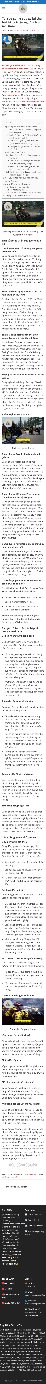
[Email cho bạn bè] (25, 1165)
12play (34, 1333)
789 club (22, 1370)
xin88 (24, 1339)
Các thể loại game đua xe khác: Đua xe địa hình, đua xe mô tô (25, 173)
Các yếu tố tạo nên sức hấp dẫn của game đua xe (21, 179)
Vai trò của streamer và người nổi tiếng (25, 192)
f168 (2, 1366)
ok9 (27, 1357)
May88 (14, 1360)
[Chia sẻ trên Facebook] (16, 1165)
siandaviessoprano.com (35, 1303)
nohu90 (15, 1333)
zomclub (35, 1354)
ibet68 (28, 1333)
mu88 (40, 1360)
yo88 (2, 1345)
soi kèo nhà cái (29, 1329)
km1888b (22, 1348)
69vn (19, 1339)
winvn (7, 1354)
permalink (13, 1177)
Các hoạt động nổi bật (18, 190)
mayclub (15, 1357)
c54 (42, 1342)
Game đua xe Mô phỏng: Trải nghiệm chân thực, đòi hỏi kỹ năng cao (24, 162)
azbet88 (37, 1348)
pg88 (2, 1339)
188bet (3, 1342)
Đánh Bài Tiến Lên (35, 1225)
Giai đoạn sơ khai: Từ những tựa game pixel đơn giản (25, 130)
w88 (2, 1329)
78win (19, 1336)
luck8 (8, 1360)
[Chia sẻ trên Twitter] (21, 1165)
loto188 (11, 1351)
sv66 (19, 1363)
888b (8, 1339)
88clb (22, 1357)
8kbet (21, 1354)
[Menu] (3, 8)
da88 (32, 1345)
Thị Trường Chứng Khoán (10, 1260)
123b (30, 1342)
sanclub (38, 1370)
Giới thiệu (9, 1283)
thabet (36, 1342)
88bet (41, 1357)
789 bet (30, 1370)
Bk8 (1, 1363)
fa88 (27, 1345)
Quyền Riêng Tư (11, 1303)
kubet (16, 1342)
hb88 (36, 1336)
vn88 (2, 1348)
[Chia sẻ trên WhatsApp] (11, 1165)
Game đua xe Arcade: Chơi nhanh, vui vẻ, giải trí (24, 156)
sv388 (8, 1336)
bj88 (18, 1351)
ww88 (30, 1336)
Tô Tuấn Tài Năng (37, 30)
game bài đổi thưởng (21, 1366)
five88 (8, 1333)
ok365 (14, 1345)
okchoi (24, 1351)
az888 (27, 1354)
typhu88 (3, 1351)
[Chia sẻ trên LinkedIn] (34, 1165)
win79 (30, 1339)
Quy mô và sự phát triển (19, 187)
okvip (41, 1336)
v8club (8, 1357)
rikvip (38, 1329)
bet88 (20, 1360)
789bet (41, 1333)
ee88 (7, 1329)
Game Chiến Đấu (35, 1214)
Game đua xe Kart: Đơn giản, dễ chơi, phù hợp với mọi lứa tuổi (24, 167)
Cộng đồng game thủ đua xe (18, 184)
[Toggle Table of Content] (38, 123)
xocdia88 (38, 1339)
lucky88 (25, 1363)
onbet (8, 1345)
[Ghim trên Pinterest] (30, 1165)
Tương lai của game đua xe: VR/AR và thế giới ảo (24, 147)
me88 (13, 1348)
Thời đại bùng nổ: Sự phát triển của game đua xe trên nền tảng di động (23, 142)
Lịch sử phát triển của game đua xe (21, 126)
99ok (2, 1336)
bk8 (25, 1336)
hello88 (14, 1354)
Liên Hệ (8, 1288)
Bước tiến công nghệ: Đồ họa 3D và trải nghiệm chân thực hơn (25, 136)
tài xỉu (15, 1370)
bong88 (23, 1342)
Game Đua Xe (33, 1174)
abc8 (14, 1336)
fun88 (7, 1348)
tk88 (22, 1333)
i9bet (42, 1354)
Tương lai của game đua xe (17, 195)
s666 (13, 1339)
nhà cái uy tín (16, 1329)
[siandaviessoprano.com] (23, 8)
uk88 (32, 1363)
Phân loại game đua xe (15, 152)
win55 (7, 1363)
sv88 (2, 1354)
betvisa (31, 1351)
